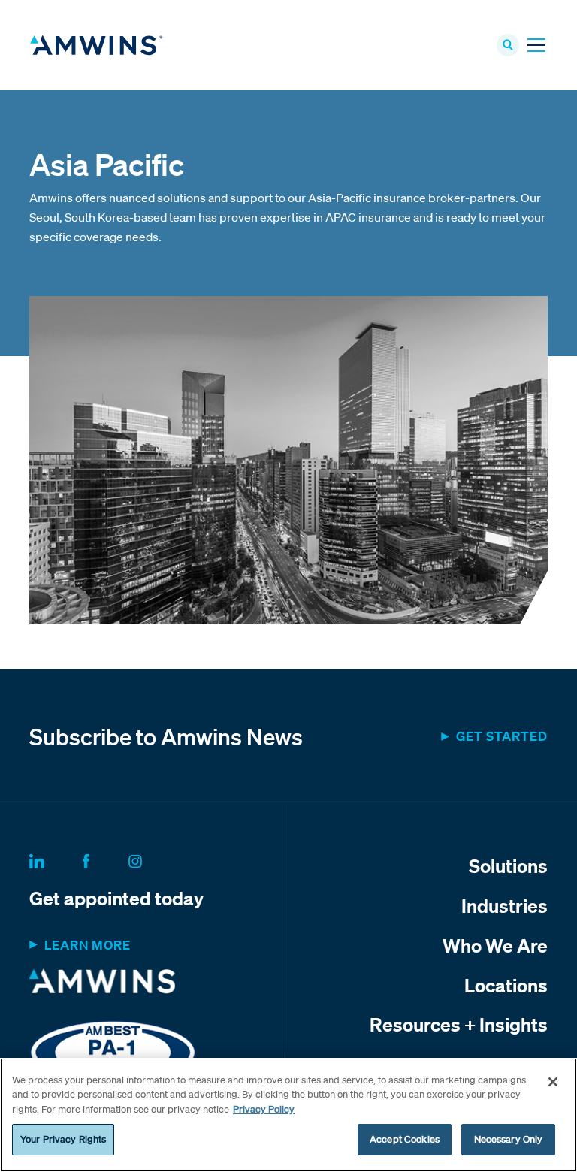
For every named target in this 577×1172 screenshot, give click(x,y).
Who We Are (495, 945)
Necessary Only (508, 1139)
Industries (504, 905)
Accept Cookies (405, 1139)
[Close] (552, 1081)
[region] (288, 1115)
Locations (506, 985)
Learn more (87, 945)
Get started (502, 736)
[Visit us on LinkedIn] (54, 859)
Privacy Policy (264, 1109)
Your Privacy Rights (63, 1139)
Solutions (508, 865)
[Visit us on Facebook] (104, 859)
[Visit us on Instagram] (153, 859)
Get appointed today (116, 898)
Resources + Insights (459, 1024)
